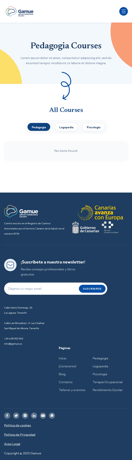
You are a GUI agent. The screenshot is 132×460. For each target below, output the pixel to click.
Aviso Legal (12, 444)
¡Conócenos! (67, 366)
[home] (19, 11)
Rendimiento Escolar (108, 390)
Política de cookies (17, 425)
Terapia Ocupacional (108, 382)
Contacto (66, 382)
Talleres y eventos (72, 390)
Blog (62, 374)
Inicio (62, 358)
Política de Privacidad (19, 435)
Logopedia (100, 366)
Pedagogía (100, 358)
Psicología (100, 374)
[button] (123, 11)
